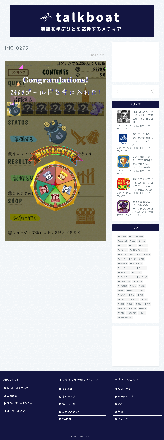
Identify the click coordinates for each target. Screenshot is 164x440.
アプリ (124, 173)
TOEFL (123, 245)
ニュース (142, 268)
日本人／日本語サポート (129, 299)
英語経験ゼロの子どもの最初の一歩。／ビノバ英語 (142, 205)
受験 (142, 286)
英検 (122, 313)
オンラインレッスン (139, 250)
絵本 (148, 304)
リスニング (143, 277)
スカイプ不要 (137, 263)
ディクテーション (126, 268)
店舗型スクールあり (136, 290)
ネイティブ (124, 272)
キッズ (122, 259)
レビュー (139, 281)
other (143, 241)
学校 (122, 290)
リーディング (125, 281)
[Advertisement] (135, 62)
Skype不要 (68, 404)
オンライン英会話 (126, 254)
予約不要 (123, 286)
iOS (133, 241)
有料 (145, 299)
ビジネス (137, 272)
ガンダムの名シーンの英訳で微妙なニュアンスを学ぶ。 (142, 140)
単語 (120, 411)
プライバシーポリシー (20, 403)
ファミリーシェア (126, 277)
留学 (130, 304)
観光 (142, 313)
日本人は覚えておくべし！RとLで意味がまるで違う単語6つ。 (142, 117)
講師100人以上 (125, 317)
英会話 (122, 308)
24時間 (123, 236)
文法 (141, 295)
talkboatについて (18, 388)
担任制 (122, 295)
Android (123, 241)
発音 (139, 304)
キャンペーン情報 (137, 259)
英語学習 (132, 313)
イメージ (123, 250)
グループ (123, 263)
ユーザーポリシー (17, 411)
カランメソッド (144, 254)
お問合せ (12, 395)
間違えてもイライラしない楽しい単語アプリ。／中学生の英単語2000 (142, 185)
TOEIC (133, 245)
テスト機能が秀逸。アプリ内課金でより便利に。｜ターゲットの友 (142, 162)
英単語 (143, 308)
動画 (134, 286)
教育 (132, 295)
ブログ (124, 128)
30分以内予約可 (137, 236)
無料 (122, 304)
